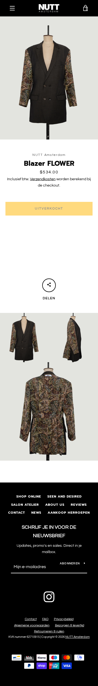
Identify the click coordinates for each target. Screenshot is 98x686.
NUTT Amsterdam (77, 636)
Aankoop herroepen (69, 512)
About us (55, 504)
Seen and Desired (64, 496)
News (36, 512)
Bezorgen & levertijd (69, 625)
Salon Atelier (25, 504)
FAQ (45, 619)
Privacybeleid (64, 619)
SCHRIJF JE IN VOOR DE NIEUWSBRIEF (49, 531)
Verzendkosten (43, 179)
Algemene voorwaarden (32, 625)
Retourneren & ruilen (49, 631)
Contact (16, 512)
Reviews (79, 504)
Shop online (28, 496)
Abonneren (70, 563)
